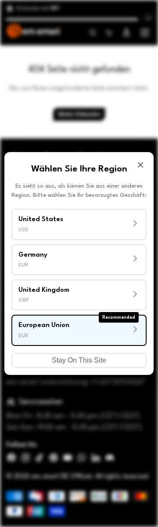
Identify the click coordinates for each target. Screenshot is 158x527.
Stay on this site (79, 360)
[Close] (140, 164)
